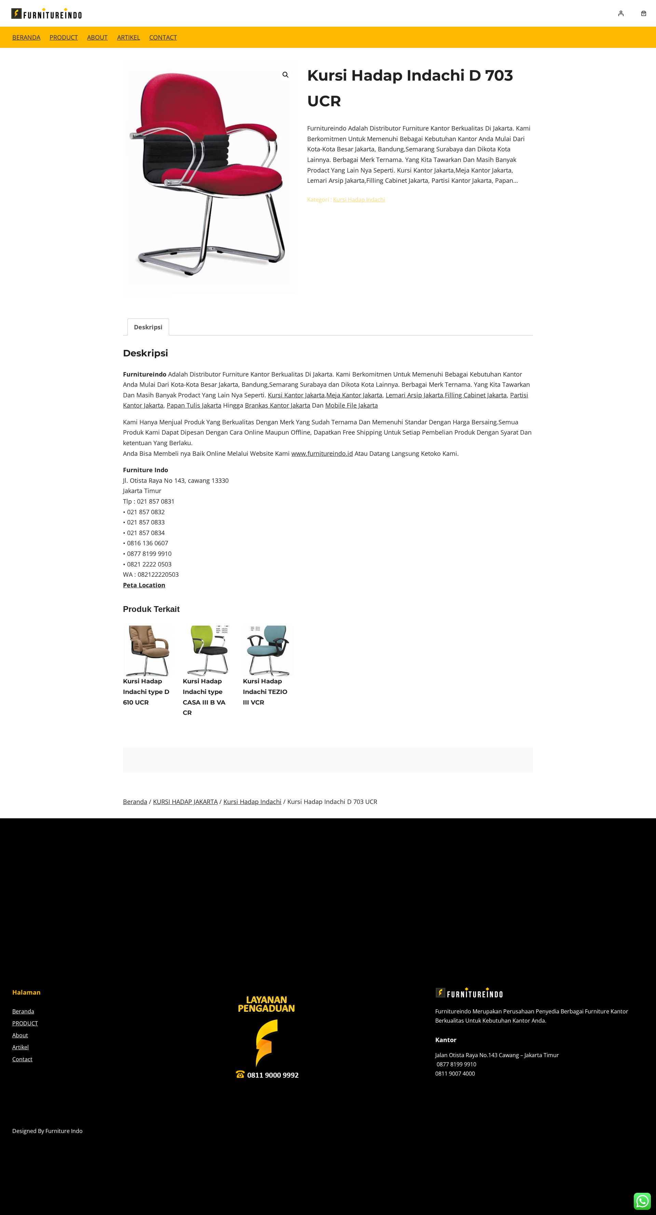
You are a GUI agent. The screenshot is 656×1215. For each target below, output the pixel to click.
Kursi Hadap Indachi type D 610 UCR (146, 692)
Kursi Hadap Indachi (359, 199)
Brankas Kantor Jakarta (277, 405)
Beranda (26, 37)
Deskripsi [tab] (148, 327)
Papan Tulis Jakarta (194, 405)
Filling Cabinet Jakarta (476, 395)
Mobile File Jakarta (351, 405)
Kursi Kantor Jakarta (296, 395)
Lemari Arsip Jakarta (414, 395)
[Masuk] (621, 13)
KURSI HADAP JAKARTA (185, 801)
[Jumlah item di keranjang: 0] (644, 13)
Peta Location (144, 585)
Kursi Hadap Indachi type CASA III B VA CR (204, 697)
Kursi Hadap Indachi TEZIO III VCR (265, 692)
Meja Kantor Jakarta (354, 395)
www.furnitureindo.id (322, 453)
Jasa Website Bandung (615, 1131)
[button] (285, 75)
